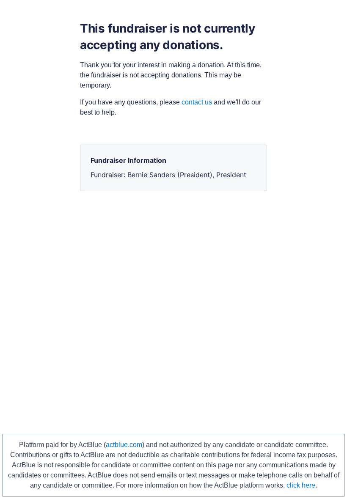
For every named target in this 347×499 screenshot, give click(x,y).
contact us (197, 102)
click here (300, 485)
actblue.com (124, 444)
